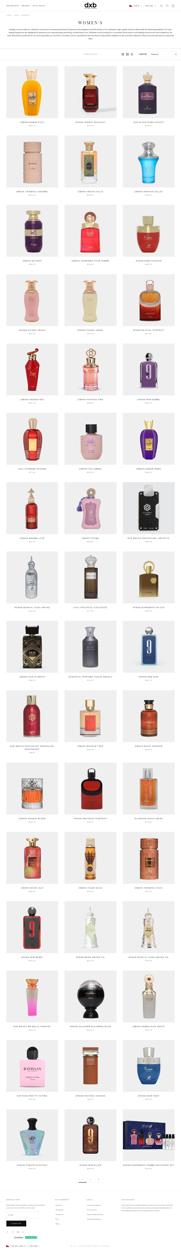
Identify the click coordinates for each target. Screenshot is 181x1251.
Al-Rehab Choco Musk (148, 818)
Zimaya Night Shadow (149, 746)
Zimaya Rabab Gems (148, 469)
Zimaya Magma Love (32, 538)
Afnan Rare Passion (149, 261)
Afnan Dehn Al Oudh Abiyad (32, 607)
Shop (16, 15)
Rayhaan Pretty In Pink (32, 1096)
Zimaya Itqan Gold (90, 888)
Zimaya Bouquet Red (90, 746)
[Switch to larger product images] (123, 54)
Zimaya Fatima (90, 538)
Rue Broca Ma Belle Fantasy (32, 1026)
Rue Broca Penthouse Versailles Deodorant (32, 747)
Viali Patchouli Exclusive (90, 607)
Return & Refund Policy (95, 1214)
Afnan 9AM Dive (149, 677)
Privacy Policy (92, 1210)
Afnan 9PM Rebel (32, 957)
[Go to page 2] (98, 1179)
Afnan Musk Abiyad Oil (90, 957)
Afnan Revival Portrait (148, 330)
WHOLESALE (39, 6)
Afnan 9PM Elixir (90, 1165)
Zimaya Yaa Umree (90, 469)
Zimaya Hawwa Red (32, 399)
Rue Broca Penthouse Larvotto (149, 538)
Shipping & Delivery (94, 1219)
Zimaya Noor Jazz (32, 888)
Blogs (57, 1224)
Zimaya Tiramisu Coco (149, 888)
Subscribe (16, 1223)
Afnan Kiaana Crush (32, 330)
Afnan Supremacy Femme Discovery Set (148, 1165)
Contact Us (59, 1214)
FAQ (57, 1219)
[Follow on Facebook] (7, 1232)
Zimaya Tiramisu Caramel (32, 191)
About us (59, 1205)
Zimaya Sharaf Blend (32, 818)
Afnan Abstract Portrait (90, 818)
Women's (26, 15)
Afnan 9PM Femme (148, 399)
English (149, 6)
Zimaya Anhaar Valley (148, 191)
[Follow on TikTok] (23, 1232)
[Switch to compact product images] (132, 54)
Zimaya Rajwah (32, 261)
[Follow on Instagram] (13, 1232)
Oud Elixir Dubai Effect (148, 122)
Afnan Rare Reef (149, 1096)
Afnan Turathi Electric (32, 1165)
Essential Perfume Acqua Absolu (90, 677)
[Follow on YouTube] (18, 1232)
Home (9, 15)
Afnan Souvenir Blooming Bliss (90, 1026)
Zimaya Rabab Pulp (32, 122)
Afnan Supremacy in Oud (149, 607)
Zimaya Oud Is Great (32, 677)
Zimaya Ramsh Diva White (149, 1026)
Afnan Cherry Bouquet (90, 122)
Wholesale (59, 1210)
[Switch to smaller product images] (127, 54)
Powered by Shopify (100, 1246)
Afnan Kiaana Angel (90, 330)
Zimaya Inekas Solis (90, 191)
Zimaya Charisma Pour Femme (90, 261)
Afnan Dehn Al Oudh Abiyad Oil (149, 957)
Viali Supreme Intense (32, 469)
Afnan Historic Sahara (90, 1096)
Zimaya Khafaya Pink (90, 399)
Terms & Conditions (94, 1205)
